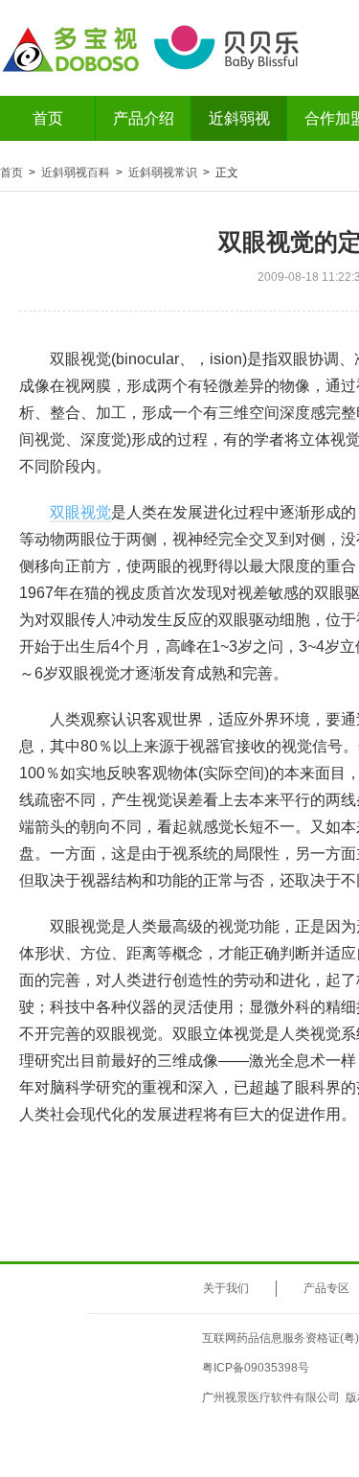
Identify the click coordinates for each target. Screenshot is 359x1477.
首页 (48, 118)
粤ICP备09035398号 (255, 1367)
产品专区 (326, 1288)
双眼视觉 (80, 512)
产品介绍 (143, 118)
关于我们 (226, 1288)
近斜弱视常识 (162, 172)
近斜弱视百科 (75, 172)
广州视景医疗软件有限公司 (271, 1397)
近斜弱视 (239, 118)
